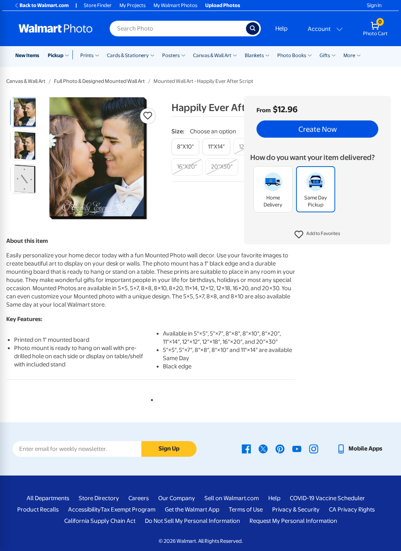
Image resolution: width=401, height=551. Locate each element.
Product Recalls (38, 509)
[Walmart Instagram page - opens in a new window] (313, 448)
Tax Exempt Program (128, 509)
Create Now (317, 129)
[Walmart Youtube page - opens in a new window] (297, 448)
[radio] (25, 112)
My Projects (132, 5)
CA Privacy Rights (352, 509)
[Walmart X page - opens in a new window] (263, 448)
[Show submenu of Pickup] (69, 54)
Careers (138, 498)
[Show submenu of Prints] (97, 54)
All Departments (48, 498)
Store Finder (98, 5)
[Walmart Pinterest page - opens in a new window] (280, 448)
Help (281, 28)
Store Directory (99, 498)
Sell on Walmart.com (231, 498)
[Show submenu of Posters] (183, 54)
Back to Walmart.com (44, 5)
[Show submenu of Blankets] (267, 54)
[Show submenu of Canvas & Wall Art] (235, 54)
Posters (171, 55)
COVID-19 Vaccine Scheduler (327, 498)
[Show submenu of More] (358, 54)
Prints (87, 55)
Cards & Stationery (128, 55)
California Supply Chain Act (99, 520)
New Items (27, 55)
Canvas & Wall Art (212, 55)
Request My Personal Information (293, 520)
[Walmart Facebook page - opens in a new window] (246, 448)
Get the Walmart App (192, 509)
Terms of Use (246, 509)
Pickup (55, 55)
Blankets (254, 55)
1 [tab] (150, 398)
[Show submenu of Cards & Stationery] (152, 54)
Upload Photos (222, 5)
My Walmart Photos (175, 5)
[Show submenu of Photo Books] (309, 54)
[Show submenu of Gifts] (333, 54)
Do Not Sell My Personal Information (192, 520)
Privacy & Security (296, 509)
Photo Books (291, 55)
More (349, 55)
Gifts (325, 55)
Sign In (374, 5)
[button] (317, 234)
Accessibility (84, 509)
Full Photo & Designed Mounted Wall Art (99, 81)
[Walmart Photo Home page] (55, 28)
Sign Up (169, 448)
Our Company (176, 498)
